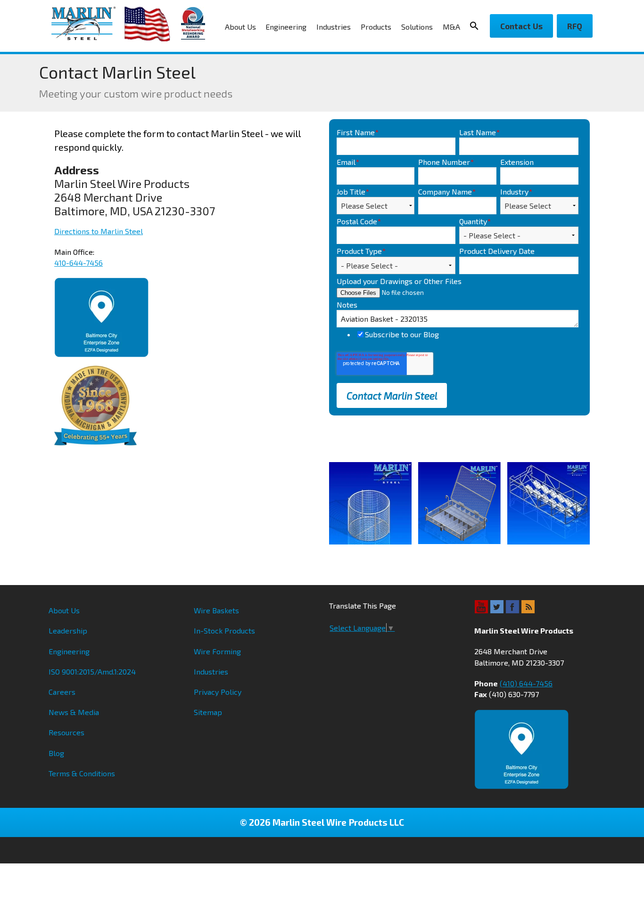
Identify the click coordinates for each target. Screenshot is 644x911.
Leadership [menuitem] (68, 630)
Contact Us (521, 26)
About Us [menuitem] (240, 26)
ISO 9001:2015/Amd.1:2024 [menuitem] (92, 671)
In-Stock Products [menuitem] (224, 630)
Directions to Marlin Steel (98, 231)
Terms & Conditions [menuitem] (82, 773)
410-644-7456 (78, 262)
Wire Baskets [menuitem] (216, 610)
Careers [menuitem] (62, 691)
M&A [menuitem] (451, 26)
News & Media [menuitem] (74, 712)
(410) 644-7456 (526, 683)
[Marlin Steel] (87, 23)
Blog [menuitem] (56, 752)
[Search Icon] (477, 25)
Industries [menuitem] (333, 26)
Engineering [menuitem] (285, 26)
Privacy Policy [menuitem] (217, 691)
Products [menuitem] (376, 26)
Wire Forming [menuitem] (217, 651)
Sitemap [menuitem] (208, 712)
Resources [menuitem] (66, 732)
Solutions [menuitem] (417, 26)
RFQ (574, 26)
